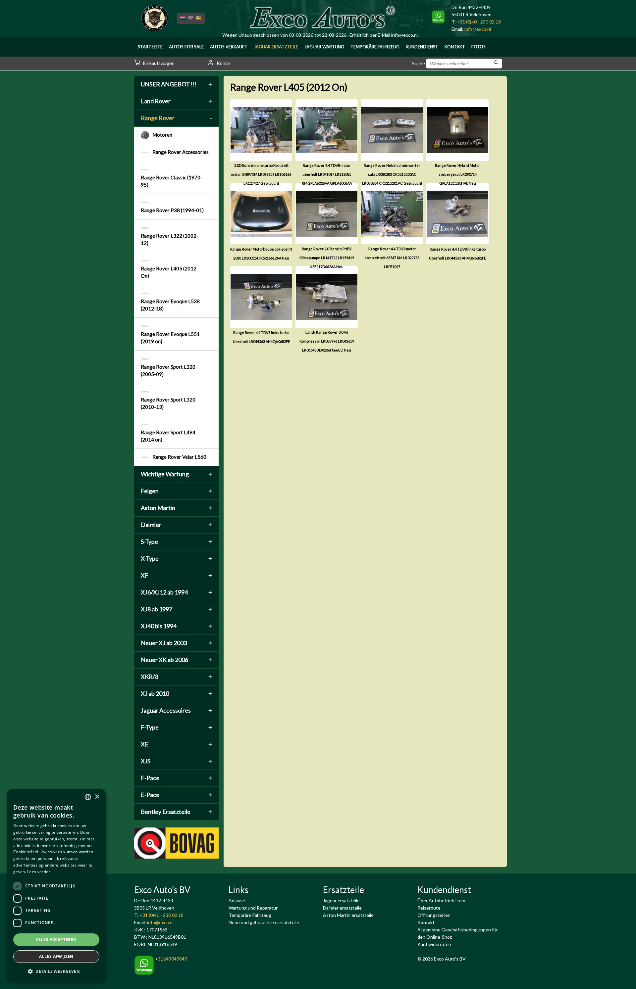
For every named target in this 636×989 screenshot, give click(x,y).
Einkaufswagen (158, 63)
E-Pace (176, 794)
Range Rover (176, 117)
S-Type (176, 541)
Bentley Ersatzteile (176, 811)
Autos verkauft (228, 46)
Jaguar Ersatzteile (276, 46)
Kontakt (455, 46)
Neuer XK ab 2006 (176, 659)
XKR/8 (176, 676)
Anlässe (237, 900)
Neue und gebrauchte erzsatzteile (264, 922)
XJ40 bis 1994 (176, 626)
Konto (223, 63)
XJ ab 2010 (176, 693)
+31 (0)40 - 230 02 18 (479, 21)
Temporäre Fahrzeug (374, 46)
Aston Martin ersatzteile (348, 915)
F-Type (176, 727)
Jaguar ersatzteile (341, 900)
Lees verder (38, 871)
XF (176, 575)
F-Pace (176, 777)
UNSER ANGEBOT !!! (176, 84)
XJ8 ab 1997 (176, 609)
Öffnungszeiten (433, 915)
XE (176, 744)
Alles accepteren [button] (56, 939)
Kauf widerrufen (434, 944)
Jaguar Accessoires (176, 710)
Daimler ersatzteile (342, 908)
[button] (56, 971)
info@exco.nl (404, 35)
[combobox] (87, 797)
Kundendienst (422, 46)
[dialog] (56, 885)
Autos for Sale (186, 46)
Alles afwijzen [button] (56, 956)
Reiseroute (429, 908)
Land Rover (176, 101)
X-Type (176, 558)
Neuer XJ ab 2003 (176, 642)
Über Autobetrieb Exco (441, 900)
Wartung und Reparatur (253, 908)
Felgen (176, 490)
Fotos (478, 46)
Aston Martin (176, 507)
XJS (176, 761)
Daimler (176, 524)
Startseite (150, 46)
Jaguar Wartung (324, 46)
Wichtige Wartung (176, 474)
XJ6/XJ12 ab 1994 (176, 592)
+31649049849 (170, 959)
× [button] (96, 796)
